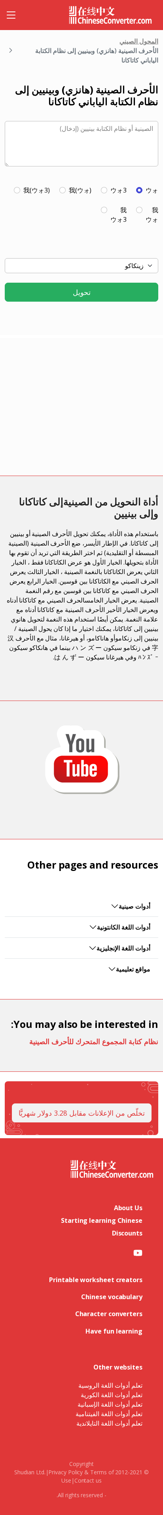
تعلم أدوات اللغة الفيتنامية (109, 1413)
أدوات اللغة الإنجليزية (123, 948)
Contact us (88, 1480)
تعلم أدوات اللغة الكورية (111, 1394)
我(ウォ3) (36, 190)
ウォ (152, 190)
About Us (128, 1207)
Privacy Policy (65, 1472)
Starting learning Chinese (101, 1220)
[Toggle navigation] (11, 15)
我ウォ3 (118, 215)
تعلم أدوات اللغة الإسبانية (110, 1404)
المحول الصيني (138, 41)
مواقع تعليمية (133, 969)
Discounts (127, 1233)
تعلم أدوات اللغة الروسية (110, 1385)
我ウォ (152, 215)
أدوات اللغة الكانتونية (123, 927)
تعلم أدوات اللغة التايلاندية (109, 1423)
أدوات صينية (134, 906)
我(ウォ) (80, 190)
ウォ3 (118, 190)
